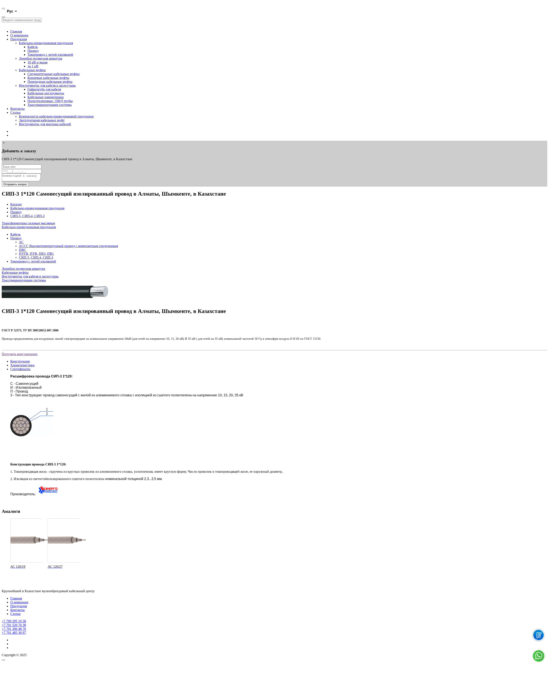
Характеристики (22, 365)
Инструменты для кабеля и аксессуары (47, 85)
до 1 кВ (32, 66)
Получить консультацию (20, 354)
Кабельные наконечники (45, 97)
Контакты (17, 108)
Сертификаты (20, 369)
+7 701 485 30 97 (14, 632)
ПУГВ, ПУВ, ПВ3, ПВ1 (36, 253)
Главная (16, 31)
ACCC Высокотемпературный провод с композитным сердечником (68, 246)
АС (21, 242)
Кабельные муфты (32, 70)
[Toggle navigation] (3, 8)
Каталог (16, 204)
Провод (33, 51)
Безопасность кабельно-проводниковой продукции (56, 116)
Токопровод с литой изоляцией (50, 54)
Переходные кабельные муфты (49, 81)
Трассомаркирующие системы (49, 105)
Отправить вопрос (15, 184)
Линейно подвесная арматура (40, 58)
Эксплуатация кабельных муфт (42, 120)
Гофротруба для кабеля (44, 89)
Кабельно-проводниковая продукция (46, 43)
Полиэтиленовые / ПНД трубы (50, 101)
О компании (19, 35)
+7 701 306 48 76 (14, 629)
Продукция (18, 39)
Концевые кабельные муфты (48, 78)
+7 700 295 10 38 (14, 621)
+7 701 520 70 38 (14, 625)
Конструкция (20, 361)
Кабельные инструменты (45, 93)
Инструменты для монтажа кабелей (45, 124)
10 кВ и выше (37, 62)
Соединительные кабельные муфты (53, 74)
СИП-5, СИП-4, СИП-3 (27, 216)
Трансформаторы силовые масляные (28, 223)
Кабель (32, 47)
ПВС (22, 250)
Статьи (15, 112)
